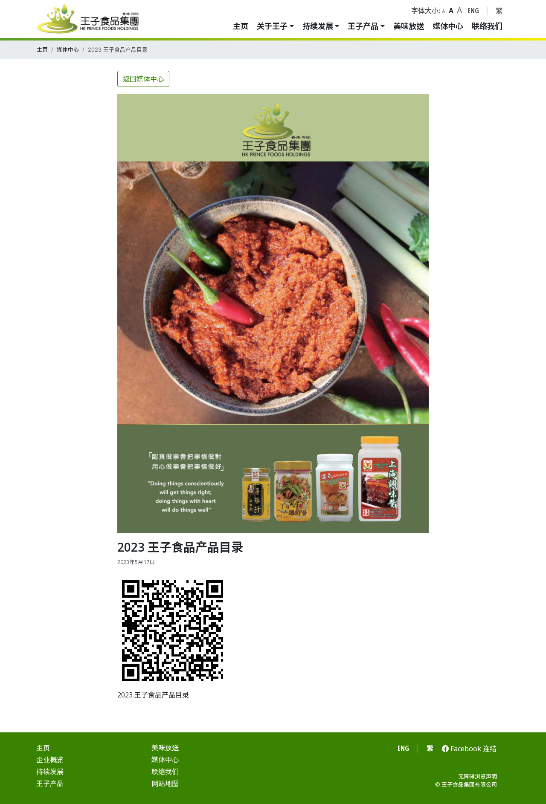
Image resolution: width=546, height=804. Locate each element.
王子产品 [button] (363, 26)
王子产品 (50, 783)
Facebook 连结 (473, 748)
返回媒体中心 (143, 79)
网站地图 (165, 783)
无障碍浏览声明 (477, 776)
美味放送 (408, 26)
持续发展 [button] (317, 26)
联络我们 (487, 26)
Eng (473, 10)
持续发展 (50, 771)
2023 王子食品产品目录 (153, 695)
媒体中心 (448, 26)
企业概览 (50, 759)
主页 (240, 26)
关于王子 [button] (272, 26)
